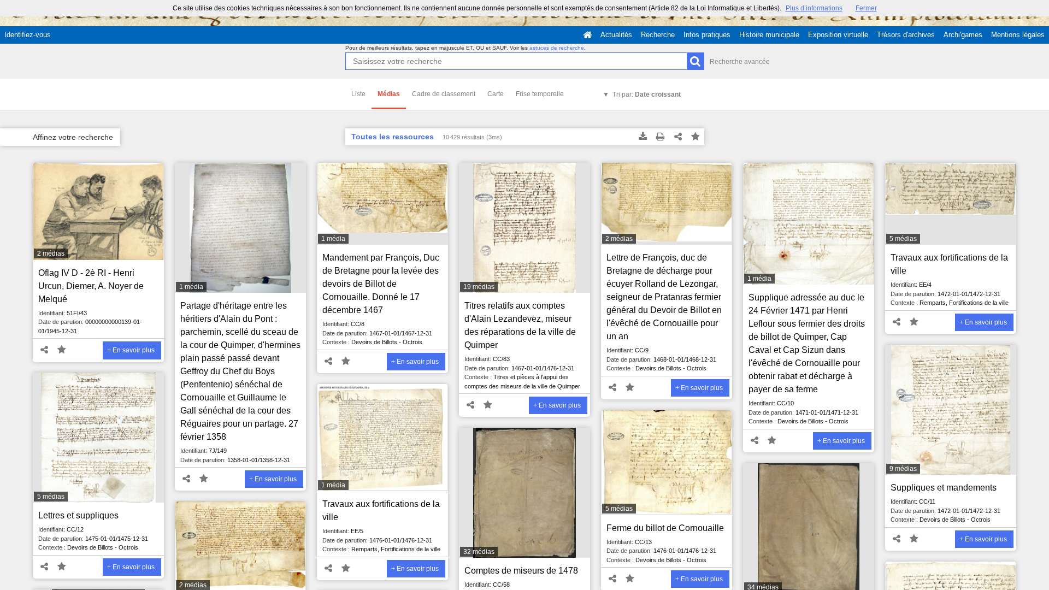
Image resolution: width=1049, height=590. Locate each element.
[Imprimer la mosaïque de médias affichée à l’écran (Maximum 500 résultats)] (660, 137)
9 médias (903, 469)
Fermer (866, 8)
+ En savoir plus (131, 350)
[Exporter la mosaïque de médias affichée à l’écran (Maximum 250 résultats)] (643, 137)
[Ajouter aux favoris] (695, 137)
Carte (495, 94)
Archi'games (963, 35)
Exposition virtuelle (838, 35)
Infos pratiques (706, 35)
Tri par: (646, 94)
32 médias (478, 552)
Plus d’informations (814, 8)
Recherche (658, 35)
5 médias (903, 239)
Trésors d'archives (906, 35)
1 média (191, 287)
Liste (358, 94)
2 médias (50, 253)
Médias (389, 94)
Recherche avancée (740, 62)
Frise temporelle (540, 94)
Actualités (616, 35)
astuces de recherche (556, 48)
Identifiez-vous (27, 35)
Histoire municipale (769, 35)
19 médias (478, 287)
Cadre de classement (443, 94)
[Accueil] (587, 35)
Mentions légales (1018, 35)
